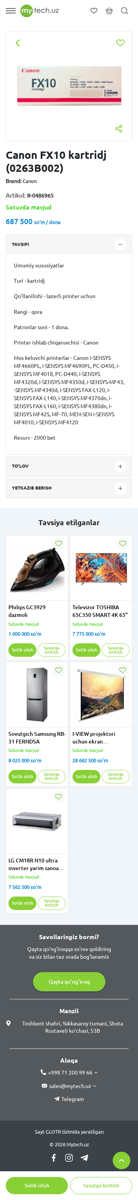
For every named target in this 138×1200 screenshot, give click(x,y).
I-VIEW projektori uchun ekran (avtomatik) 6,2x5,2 (96, 738)
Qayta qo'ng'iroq (69, 982)
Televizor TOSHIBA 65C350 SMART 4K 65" (100, 611)
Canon (30, 181)
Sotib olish (37, 1185)
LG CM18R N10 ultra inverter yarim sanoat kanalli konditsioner (34, 864)
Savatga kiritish (101, 1185)
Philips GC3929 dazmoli (27, 611)
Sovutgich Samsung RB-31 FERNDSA (37, 738)
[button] (13, 595)
